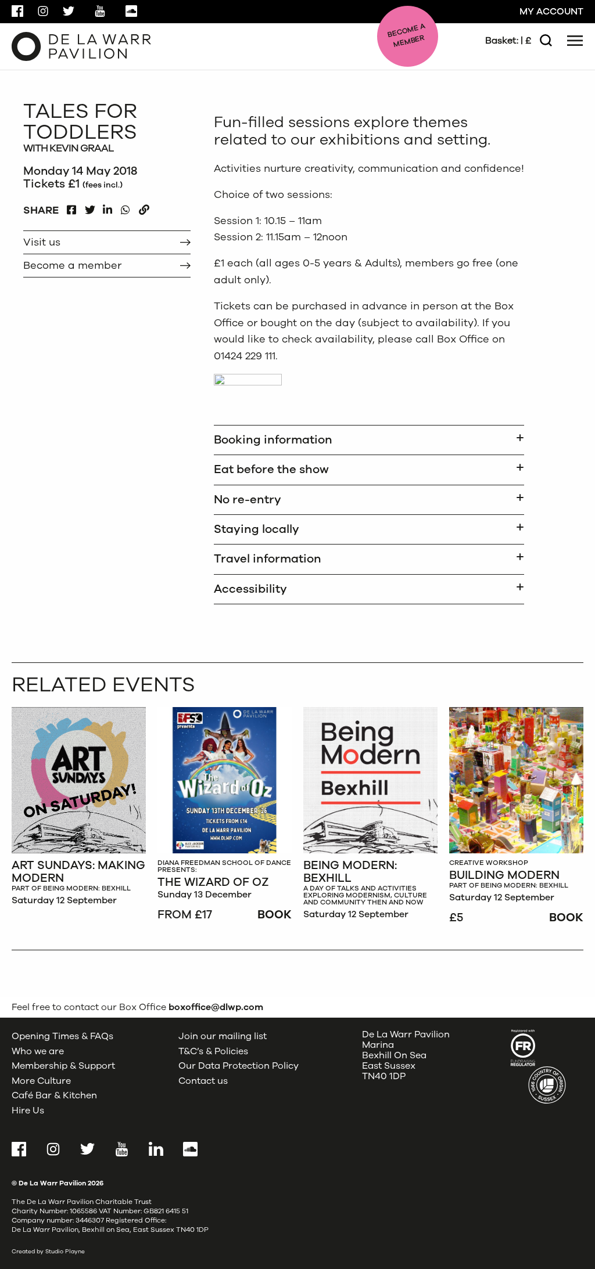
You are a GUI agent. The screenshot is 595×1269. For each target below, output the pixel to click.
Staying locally (256, 529)
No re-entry (247, 499)
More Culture (41, 1081)
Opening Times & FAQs (62, 1036)
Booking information (273, 440)
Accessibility (250, 589)
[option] (79, 809)
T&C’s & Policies (213, 1051)
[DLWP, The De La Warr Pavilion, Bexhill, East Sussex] (81, 45)
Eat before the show (271, 469)
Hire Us (28, 1110)
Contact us (203, 1081)
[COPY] (144, 207)
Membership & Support (63, 1065)
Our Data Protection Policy (238, 1065)
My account (551, 11)
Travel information (267, 559)
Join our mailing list (222, 1036)
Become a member (72, 265)
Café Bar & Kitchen (54, 1095)
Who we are (38, 1051)
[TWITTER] (90, 207)
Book (274, 914)
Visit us (41, 242)
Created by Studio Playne (48, 1252)
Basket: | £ (508, 40)
